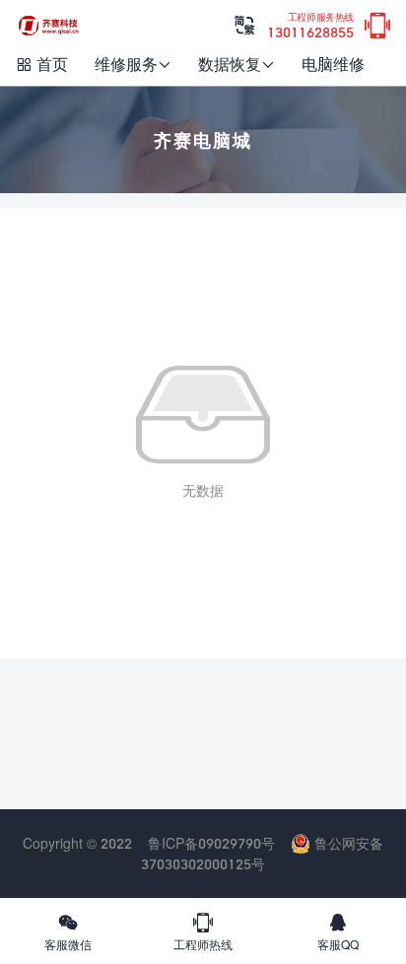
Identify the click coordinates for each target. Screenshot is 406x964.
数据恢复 (236, 63)
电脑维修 (333, 63)
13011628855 (310, 26)
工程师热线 (203, 931)
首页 (41, 63)
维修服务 (133, 63)
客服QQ (338, 931)
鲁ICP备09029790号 (211, 843)
